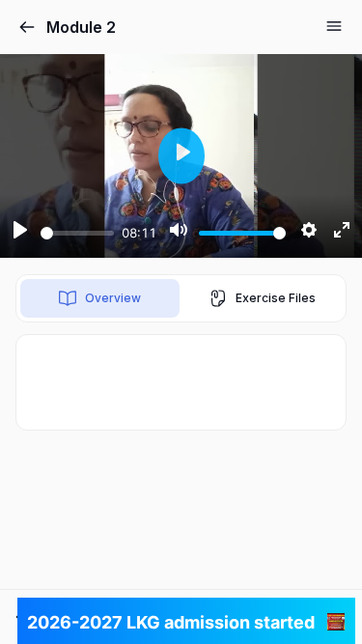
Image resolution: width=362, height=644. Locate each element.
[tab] (100, 298)
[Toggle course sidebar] (334, 26)
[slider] (77, 233)
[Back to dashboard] (27, 27)
